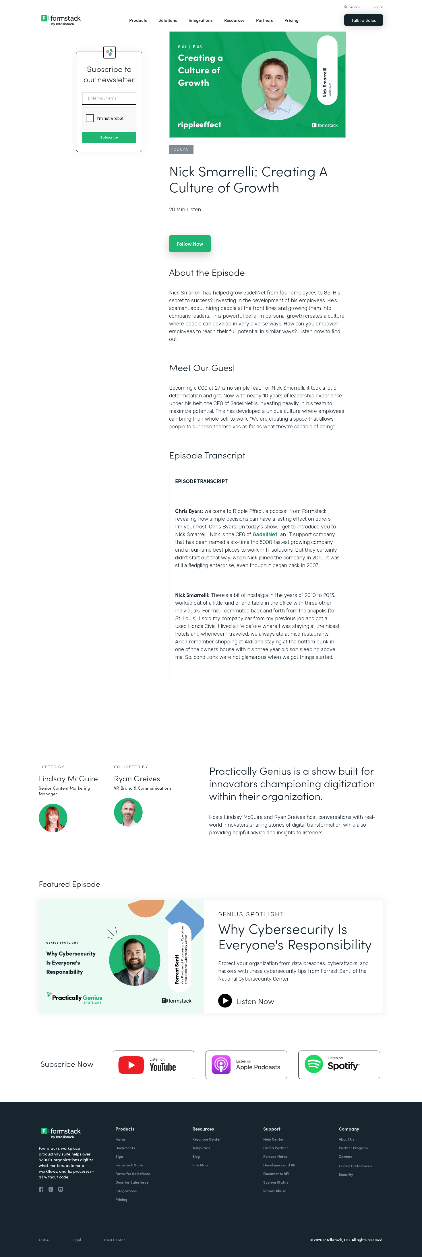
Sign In (378, 6)
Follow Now (190, 243)
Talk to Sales (363, 20)
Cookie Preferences (355, 1165)
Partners (264, 20)
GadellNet (265, 534)
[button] (138, 20)
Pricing (291, 20)
